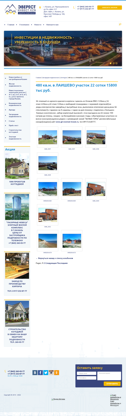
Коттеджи (64, 77)
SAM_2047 (47, 149)
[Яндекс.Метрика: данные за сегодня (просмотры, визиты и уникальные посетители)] (58, 399)
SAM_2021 (47, 226)
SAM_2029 (47, 175)
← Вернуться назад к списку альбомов (54, 258)
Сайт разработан (115, 402)
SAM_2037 (71, 149)
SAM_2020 (96, 201)
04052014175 (72, 252)
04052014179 (47, 252)
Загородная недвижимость (51, 77)
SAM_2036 (96, 149)
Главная (38, 77)
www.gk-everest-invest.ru (67, 122)
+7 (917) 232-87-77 (85, 9)
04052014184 (72, 201)
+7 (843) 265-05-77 (85, 7)
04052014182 (47, 201)
